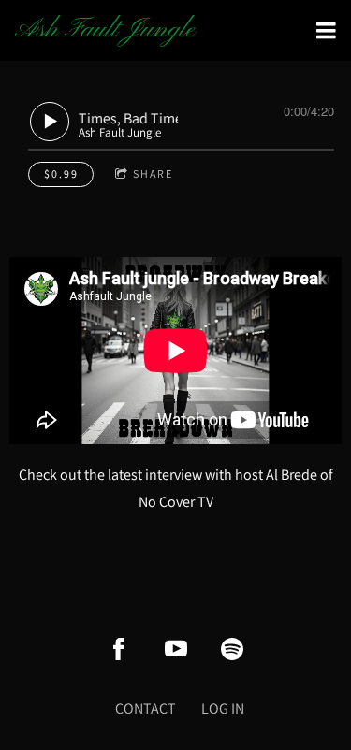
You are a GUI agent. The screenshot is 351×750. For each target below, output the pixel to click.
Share (153, 173)
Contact (145, 708)
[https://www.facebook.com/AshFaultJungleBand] (119, 649)
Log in (222, 708)
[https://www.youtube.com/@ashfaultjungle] (176, 649)
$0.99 (61, 173)
